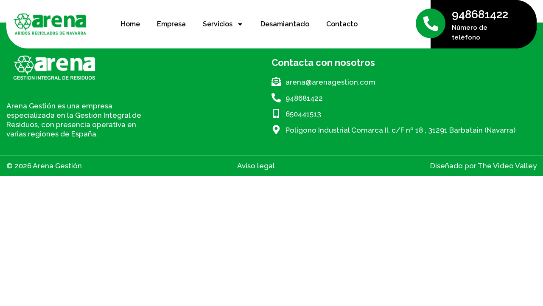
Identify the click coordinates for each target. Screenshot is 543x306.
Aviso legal (256, 166)
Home (130, 24)
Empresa (171, 24)
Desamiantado (284, 24)
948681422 (480, 14)
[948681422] (430, 23)
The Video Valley (507, 166)
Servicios (217, 24)
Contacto (342, 24)
